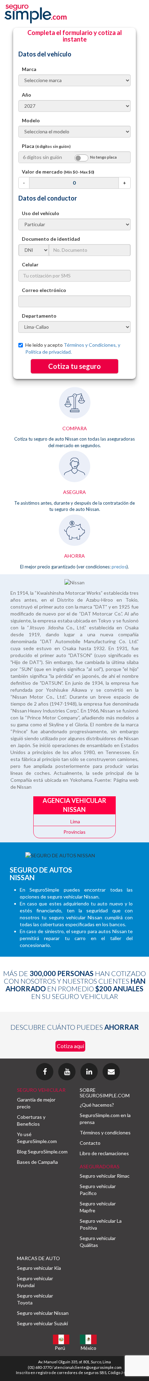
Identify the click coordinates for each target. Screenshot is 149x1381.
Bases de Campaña (37, 1162)
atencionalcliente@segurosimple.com (88, 1367)
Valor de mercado (58, 172)
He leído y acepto (72, 348)
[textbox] (74, 301)
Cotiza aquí (70, 1046)
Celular (30, 264)
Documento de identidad (51, 239)
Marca (29, 69)
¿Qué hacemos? (97, 1105)
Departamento (39, 316)
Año (26, 95)
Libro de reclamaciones (104, 1153)
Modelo (31, 120)
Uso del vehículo (40, 213)
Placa (46, 146)
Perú (60, 1348)
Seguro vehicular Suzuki (42, 1323)
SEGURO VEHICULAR (41, 1090)
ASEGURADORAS (100, 1166)
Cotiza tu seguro (74, 366)
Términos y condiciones (105, 1132)
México (88, 1348)
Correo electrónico (44, 290)
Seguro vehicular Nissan (43, 1313)
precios (119, 566)
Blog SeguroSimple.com (42, 1151)
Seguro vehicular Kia (39, 1268)
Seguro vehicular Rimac (105, 1176)
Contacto (90, 1143)
